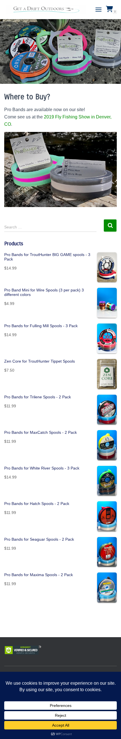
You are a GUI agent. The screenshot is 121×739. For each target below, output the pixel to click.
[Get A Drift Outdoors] (48, 10)
